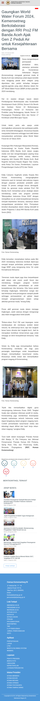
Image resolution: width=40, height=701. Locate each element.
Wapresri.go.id (13, 610)
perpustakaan (12, 641)
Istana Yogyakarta (14, 685)
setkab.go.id (12, 612)
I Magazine (11, 663)
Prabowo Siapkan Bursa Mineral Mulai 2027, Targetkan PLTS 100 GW (19, 557)
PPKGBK (10, 619)
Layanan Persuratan (15, 668)
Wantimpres (12, 624)
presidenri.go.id (13, 607)
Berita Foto (11, 661)
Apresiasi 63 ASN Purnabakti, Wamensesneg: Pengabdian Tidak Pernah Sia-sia (19, 529)
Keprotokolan (13, 666)
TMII (8, 626)
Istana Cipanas (13, 683)
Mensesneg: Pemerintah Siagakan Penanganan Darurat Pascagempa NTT (19, 543)
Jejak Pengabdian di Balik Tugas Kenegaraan (19, 516)
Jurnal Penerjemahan (16, 631)
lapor (9, 644)
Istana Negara (12, 680)
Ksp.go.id (10, 614)
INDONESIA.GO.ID (13, 605)
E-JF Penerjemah (13, 629)
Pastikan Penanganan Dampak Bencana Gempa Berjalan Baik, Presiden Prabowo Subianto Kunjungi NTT (20, 501)
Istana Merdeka (13, 676)
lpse (9, 646)
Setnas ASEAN (12, 617)
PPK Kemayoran (13, 621)
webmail (10, 651)
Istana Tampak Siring (15, 687)
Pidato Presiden (13, 658)
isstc (9, 633)
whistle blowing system (16, 648)
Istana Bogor (12, 678)
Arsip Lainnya (10, 566)
